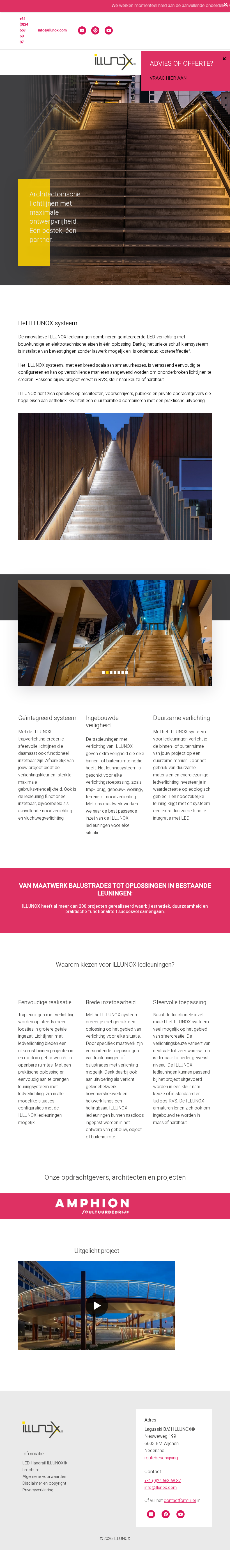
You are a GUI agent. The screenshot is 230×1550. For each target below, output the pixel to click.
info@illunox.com (52, 30)
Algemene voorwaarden (44, 1476)
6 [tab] (122, 672)
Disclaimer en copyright (44, 1483)
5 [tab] (119, 672)
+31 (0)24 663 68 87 (24, 30)
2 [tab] (107, 672)
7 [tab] (126, 672)
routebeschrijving (161, 1458)
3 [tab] (111, 672)
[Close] (225, 4)
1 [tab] (103, 672)
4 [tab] (115, 672)
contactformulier (180, 1500)
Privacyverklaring (37, 1490)
